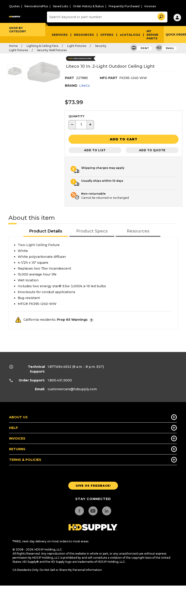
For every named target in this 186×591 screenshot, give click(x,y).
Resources (84, 34)
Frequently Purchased (124, 6)
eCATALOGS (130, 34)
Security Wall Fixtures (52, 50)
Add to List (95, 150)
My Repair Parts (152, 34)
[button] (160, 16)
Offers (106, 34)
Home (13, 46)
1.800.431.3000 (60, 380)
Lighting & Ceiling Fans (42, 46)
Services (60, 34)
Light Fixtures (76, 46)
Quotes (14, 6)
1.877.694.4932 (59, 367)
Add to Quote (152, 150)
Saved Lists (60, 6)
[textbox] (81, 124)
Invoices (150, 6)
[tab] (45, 231)
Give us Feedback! (93, 485)
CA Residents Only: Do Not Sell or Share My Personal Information (57, 570)
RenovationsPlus (36, 6)
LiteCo (84, 86)
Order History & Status (88, 6)
